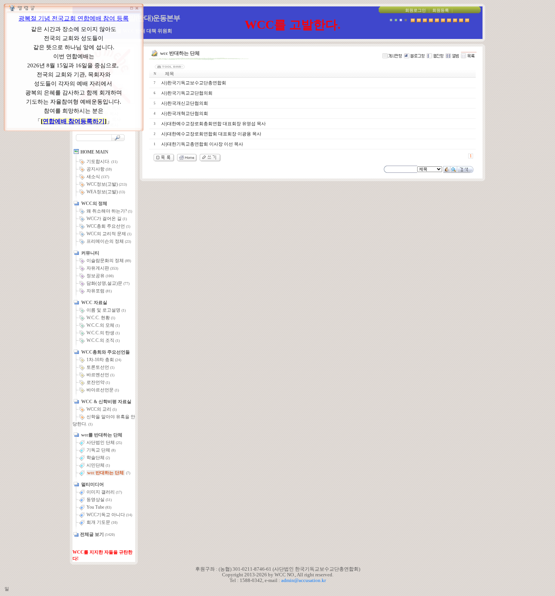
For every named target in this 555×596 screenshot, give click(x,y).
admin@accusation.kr (303, 580)
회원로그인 (415, 10)
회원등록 (440, 10)
